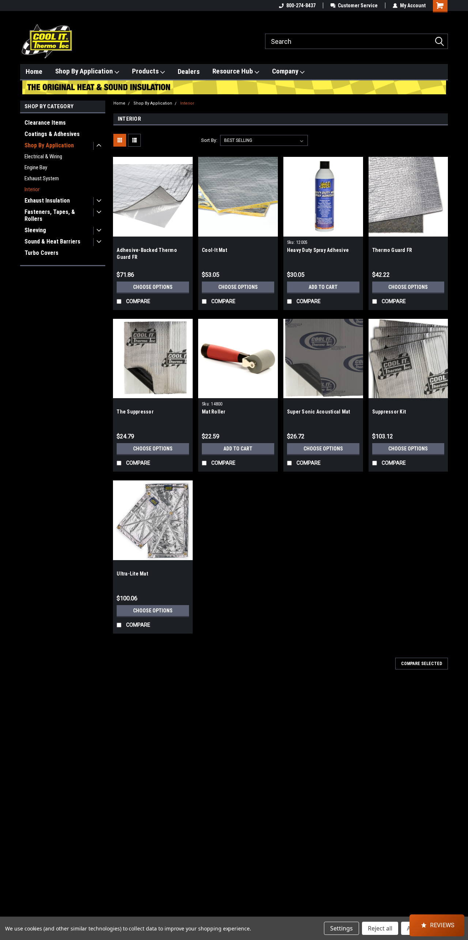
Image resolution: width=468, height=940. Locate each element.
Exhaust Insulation (47, 200)
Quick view (153, 231)
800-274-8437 (301, 5)
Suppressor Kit (389, 412)
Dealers (189, 71)
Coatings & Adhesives (52, 134)
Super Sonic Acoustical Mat (318, 412)
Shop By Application (84, 71)
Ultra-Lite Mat (132, 574)
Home (34, 71)
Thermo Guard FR (392, 250)
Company (286, 71)
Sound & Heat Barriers (52, 241)
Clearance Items (45, 122)
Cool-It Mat (214, 250)
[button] (437, 925)
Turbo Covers (41, 252)
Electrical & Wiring (43, 156)
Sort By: (209, 140)
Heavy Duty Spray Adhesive (318, 250)
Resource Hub (233, 71)
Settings (341, 928)
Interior (31, 189)
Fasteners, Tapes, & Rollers (49, 215)
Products (146, 71)
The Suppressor (135, 412)
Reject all (380, 928)
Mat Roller (214, 412)
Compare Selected (421, 663)
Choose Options (153, 287)
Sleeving (35, 230)
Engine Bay (35, 167)
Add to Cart (323, 287)
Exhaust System (41, 178)
